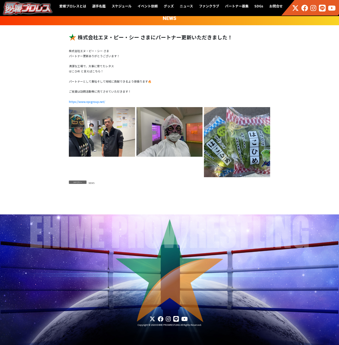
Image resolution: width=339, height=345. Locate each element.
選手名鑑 (99, 6)
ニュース (186, 6)
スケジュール (122, 6)
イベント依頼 (148, 6)
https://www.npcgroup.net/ (87, 102)
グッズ (169, 6)
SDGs (258, 6)
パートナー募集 (237, 6)
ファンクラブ (209, 6)
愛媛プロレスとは (72, 6)
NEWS (91, 182)
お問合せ (276, 6)
